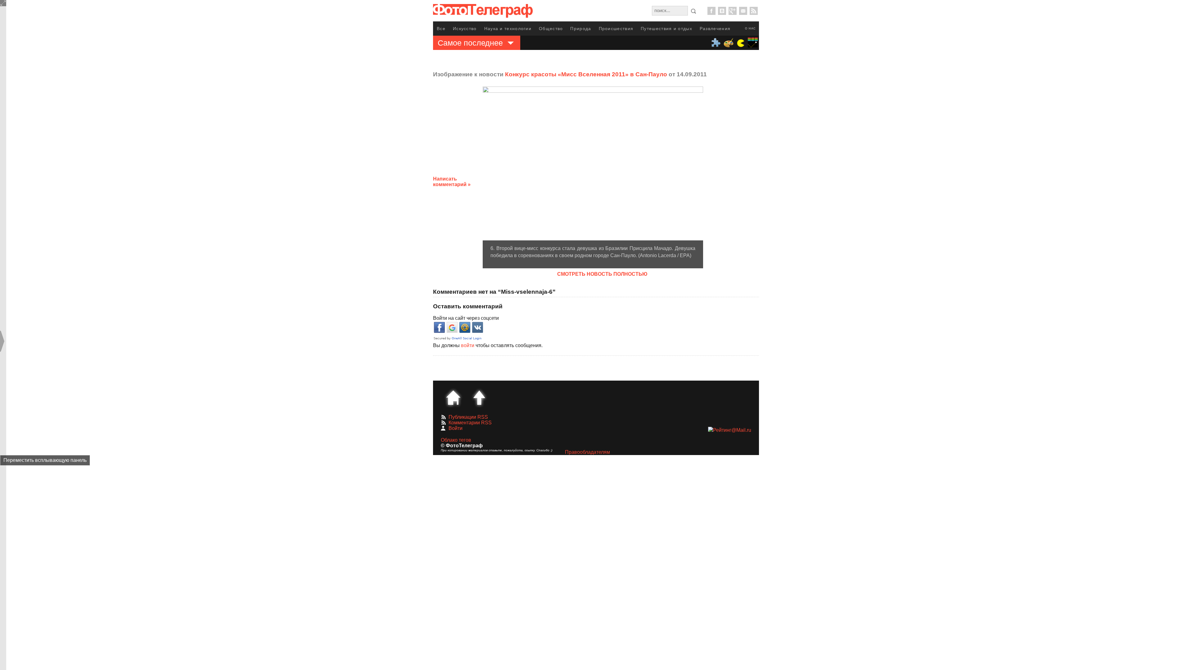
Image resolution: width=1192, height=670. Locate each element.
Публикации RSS (468, 417)
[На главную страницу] (453, 397)
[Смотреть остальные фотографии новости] (593, 163)
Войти (456, 428)
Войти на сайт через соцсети (466, 318)
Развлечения (715, 28)
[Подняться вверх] (479, 397)
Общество (551, 28)
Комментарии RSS (470, 422)
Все (441, 28)
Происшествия (616, 28)
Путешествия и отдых (666, 28)
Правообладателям (587, 452)
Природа (580, 28)
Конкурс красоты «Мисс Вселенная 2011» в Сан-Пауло (586, 74)
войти (467, 345)
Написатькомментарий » (452, 181)
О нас (750, 28)
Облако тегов (456, 440)
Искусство (465, 28)
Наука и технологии (507, 28)
